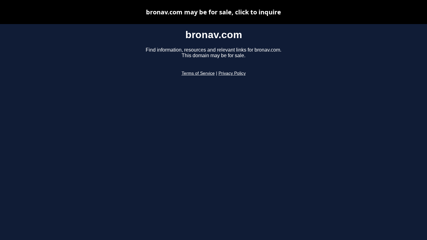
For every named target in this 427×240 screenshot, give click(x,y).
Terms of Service (198, 73)
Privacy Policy (232, 73)
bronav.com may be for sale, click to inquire (213, 12)
